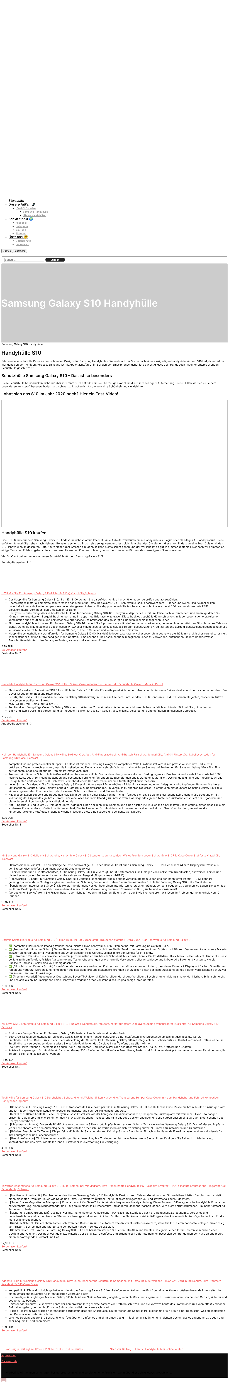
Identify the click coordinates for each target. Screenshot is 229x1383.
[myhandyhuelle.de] (98, 193)
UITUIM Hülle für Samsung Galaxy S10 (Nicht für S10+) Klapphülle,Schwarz (48, 593)
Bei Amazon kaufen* (14, 649)
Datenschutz (9, 1361)
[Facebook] (3, 254)
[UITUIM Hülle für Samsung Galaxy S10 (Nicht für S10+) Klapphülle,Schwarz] (28, 590)
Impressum (8, 1355)
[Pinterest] (10, 254)
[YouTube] (14, 254)
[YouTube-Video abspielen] (114, 463)
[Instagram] (7, 254)
